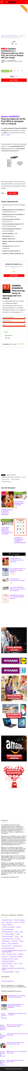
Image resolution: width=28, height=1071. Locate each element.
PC (2, 934)
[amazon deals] (14, 748)
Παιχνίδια (20, 954)
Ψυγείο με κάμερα (15, 479)
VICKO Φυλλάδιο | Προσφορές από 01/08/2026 (19, 503)
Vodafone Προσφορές (7, 936)
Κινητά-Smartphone (13, 943)
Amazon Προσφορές (19, 920)
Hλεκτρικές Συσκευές (11, 35)
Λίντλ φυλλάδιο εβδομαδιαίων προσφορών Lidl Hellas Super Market (14, 951)
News (21, 931)
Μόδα (3, 954)
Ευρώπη (4, 943)
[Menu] (2, 2)
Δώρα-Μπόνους (6, 941)
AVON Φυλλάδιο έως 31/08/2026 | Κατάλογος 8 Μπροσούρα (7, 512)
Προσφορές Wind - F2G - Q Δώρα (10, 958)
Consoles (22, 922)
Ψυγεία (2, 62)
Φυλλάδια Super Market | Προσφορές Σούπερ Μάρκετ (13, 969)
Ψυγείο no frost (5, 479)
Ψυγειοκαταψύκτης (6, 481)
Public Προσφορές (9, 934)
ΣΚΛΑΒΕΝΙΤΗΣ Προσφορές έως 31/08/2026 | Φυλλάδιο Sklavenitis (20, 540)
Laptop (16, 931)
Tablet (18, 934)
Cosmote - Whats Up (7, 924)
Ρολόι (15, 963)
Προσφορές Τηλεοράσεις (8, 961)
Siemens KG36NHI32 (10, 116)
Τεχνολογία (5, 966)
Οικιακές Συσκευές (18, 61)
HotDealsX (3, 60)
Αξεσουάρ (17, 938)
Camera (16, 922)
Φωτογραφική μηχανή (7, 971)
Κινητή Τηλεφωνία (6, 945)
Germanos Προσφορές (7, 929)
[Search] (25, 2)
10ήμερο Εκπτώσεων (7, 920)
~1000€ (7, 135)
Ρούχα (20, 963)
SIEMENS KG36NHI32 (11, 475)
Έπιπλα (17, 936)
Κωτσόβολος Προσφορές (8, 948)
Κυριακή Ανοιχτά (17, 945)
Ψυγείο (24, 477)
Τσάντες (12, 966)
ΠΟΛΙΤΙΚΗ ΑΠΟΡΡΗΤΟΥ (7, 981)
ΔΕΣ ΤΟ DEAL (14, 80)
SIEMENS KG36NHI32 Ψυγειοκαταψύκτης (11, 477)
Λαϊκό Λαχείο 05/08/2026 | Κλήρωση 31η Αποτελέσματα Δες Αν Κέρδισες (7, 531)
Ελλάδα (12, 61)
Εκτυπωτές (15, 941)
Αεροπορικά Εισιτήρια (7, 938)
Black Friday (9, 922)
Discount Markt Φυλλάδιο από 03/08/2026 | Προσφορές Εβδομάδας (18, 570)
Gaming (18, 927)
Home (2, 35)
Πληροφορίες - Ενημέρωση (16, 956)
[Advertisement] (14, 20)
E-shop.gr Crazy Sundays (8, 927)
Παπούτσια (5, 956)
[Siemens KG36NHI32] (14, 155)
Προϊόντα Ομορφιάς (7, 963)
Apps (3, 922)
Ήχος (21, 936)
